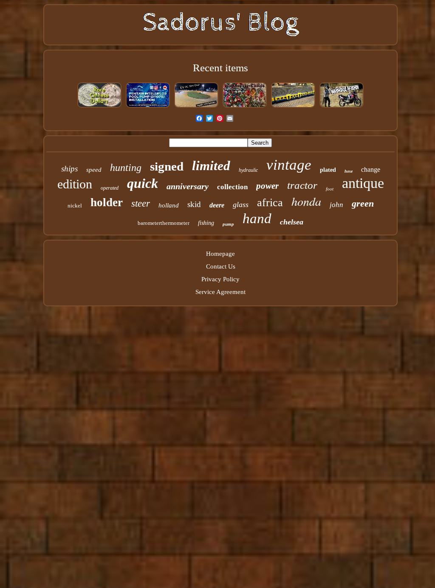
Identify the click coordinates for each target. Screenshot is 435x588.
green (363, 203)
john (336, 205)
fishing (206, 223)
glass (241, 204)
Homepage (220, 253)
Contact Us (220, 266)
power (267, 186)
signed (167, 166)
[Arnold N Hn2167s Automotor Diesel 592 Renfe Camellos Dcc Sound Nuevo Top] (293, 107)
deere (216, 205)
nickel (75, 205)
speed (94, 169)
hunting (125, 167)
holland (168, 205)
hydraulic (248, 170)
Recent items (220, 67)
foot (329, 188)
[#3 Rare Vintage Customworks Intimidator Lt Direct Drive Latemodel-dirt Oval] (196, 107)
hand (257, 218)
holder (106, 202)
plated (328, 170)
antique (363, 183)
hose (349, 171)
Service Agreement (220, 291)
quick (142, 183)
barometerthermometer (163, 223)
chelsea (291, 222)
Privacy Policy (220, 279)
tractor (302, 185)
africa (270, 202)
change (370, 169)
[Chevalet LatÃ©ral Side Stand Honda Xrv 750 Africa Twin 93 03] (341, 107)
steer (140, 203)
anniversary (188, 186)
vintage (288, 165)
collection (232, 187)
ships (69, 168)
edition (74, 184)
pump (228, 224)
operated (110, 188)
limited (211, 165)
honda (306, 201)
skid (194, 204)
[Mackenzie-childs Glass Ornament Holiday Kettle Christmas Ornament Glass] (244, 107)
